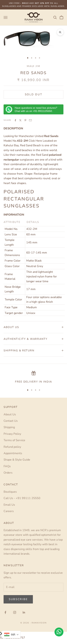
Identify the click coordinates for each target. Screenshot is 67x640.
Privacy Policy (12, 434)
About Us (10, 414)
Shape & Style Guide (17, 460)
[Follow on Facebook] (5, 612)
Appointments (13, 453)
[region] (33, 377)
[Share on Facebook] (15, 120)
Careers (9, 511)
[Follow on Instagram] (14, 612)
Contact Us (11, 421)
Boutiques (10, 492)
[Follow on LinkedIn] (24, 612)
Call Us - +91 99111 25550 (22, 498)
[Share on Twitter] (20, 120)
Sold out (33, 94)
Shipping (9, 427)
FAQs (7, 466)
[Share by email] (30, 120)
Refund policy (12, 447)
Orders (8, 473)
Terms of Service (14, 440)
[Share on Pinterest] (25, 120)
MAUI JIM (33, 66)
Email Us (9, 505)
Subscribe (18, 599)
